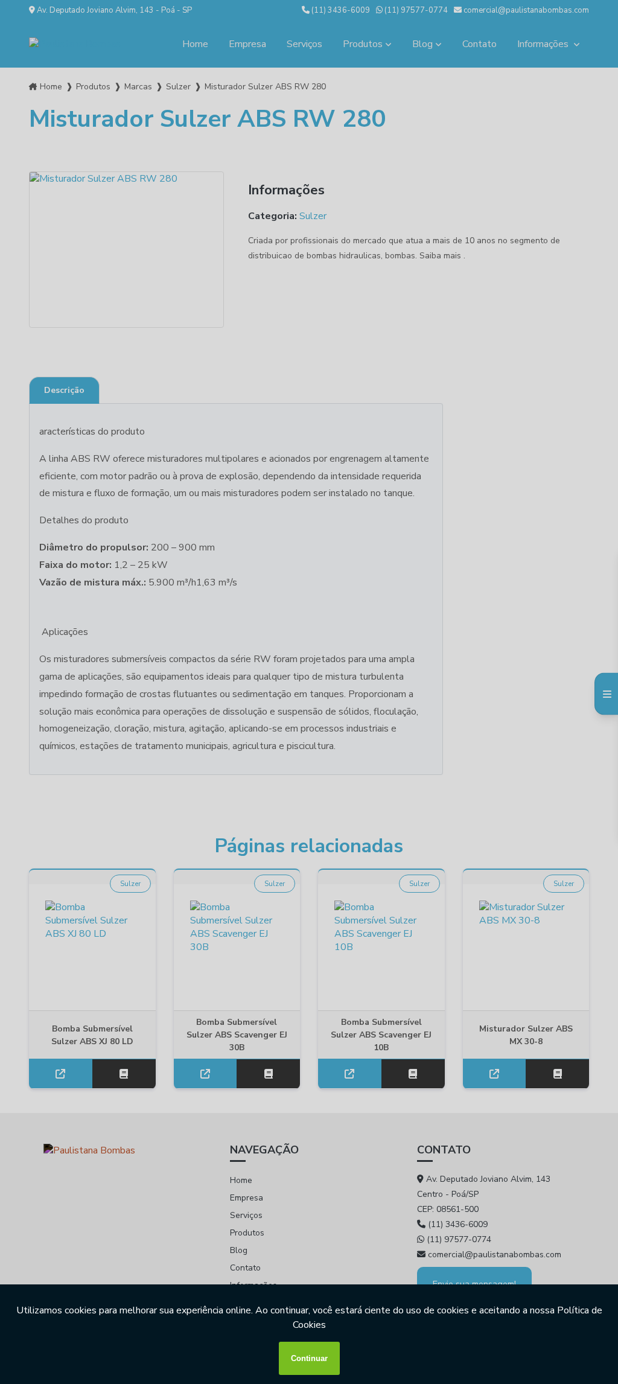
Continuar (309, 1358)
